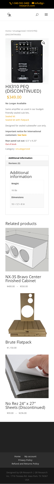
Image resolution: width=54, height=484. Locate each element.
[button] (43, 43)
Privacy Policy (25, 460)
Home (8, 30)
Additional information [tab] (20, 157)
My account (30, 456)
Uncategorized (19, 30)
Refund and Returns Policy (25, 463)
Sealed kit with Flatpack (17, 119)
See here (22, 135)
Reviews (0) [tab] (14, 163)
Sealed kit (10, 116)
